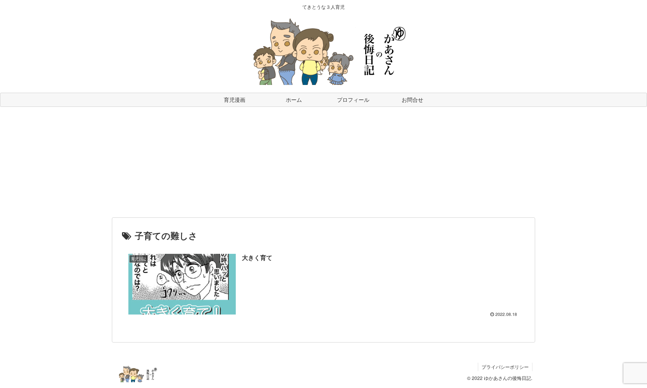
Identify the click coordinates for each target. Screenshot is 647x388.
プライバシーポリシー (505, 366)
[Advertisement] (323, 162)
